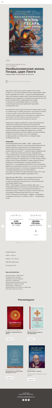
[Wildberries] (23, 400)
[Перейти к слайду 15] (34, 242)
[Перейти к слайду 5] (22, 242)
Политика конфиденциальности (26, 397)
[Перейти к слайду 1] (17, 242)
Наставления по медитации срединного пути (14, 372)
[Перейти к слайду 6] (23, 242)
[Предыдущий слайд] (2, 226)
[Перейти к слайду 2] (18, 242)
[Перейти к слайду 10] (28, 242)
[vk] (29, 400)
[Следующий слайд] (49, 226)
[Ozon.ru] (26, 400)
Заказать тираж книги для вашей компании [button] (19, 81)
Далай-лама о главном (34, 371)
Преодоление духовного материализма (35, 333)
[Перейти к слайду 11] (29, 242)
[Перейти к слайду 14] (33, 242)
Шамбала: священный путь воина (14, 333)
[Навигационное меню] (2, 2)
